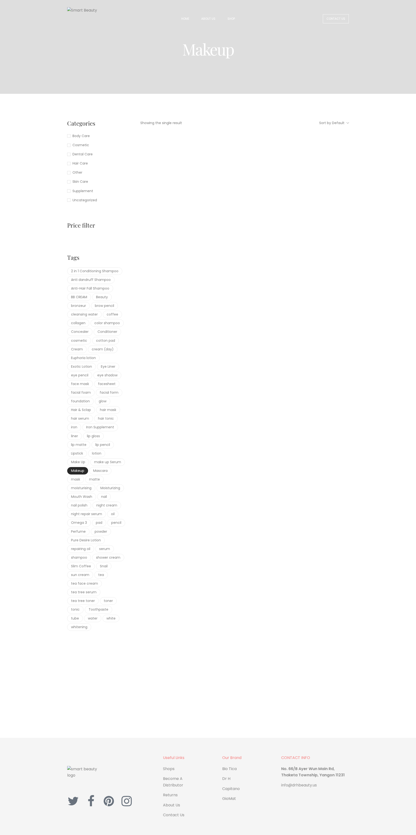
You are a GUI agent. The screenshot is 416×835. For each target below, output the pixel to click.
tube (75, 618)
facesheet (107, 383)
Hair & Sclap (81, 409)
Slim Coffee (81, 566)
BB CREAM (79, 297)
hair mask (108, 409)
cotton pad (105, 340)
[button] (336, 18)
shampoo (79, 557)
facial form (109, 392)
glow (102, 401)
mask (75, 479)
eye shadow (107, 375)
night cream (106, 505)
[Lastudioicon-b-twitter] (73, 801)
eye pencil (79, 375)
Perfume (78, 531)
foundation (80, 401)
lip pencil (102, 444)
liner (74, 436)
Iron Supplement (100, 427)
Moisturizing (110, 488)
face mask (80, 383)
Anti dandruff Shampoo (91, 279)
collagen (78, 323)
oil (113, 514)
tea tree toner (83, 600)
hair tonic (106, 418)
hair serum (80, 418)
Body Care (81, 135)
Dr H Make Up (158, 230)
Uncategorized (84, 200)
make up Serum (107, 462)
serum (104, 548)
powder (101, 531)
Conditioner (107, 331)
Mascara (100, 470)
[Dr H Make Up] (173, 174)
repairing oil (80, 548)
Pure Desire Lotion (86, 540)
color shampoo (107, 323)
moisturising (81, 488)
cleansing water (84, 314)
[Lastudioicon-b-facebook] (91, 801)
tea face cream (84, 583)
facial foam (81, 392)
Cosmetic (80, 145)
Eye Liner (108, 366)
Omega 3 (79, 522)
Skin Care (80, 181)
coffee (112, 314)
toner (108, 600)
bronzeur (78, 305)
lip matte (78, 444)
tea (101, 574)
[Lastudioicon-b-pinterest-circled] (109, 801)
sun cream (80, 574)
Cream (77, 349)
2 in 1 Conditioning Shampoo (94, 271)
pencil (116, 522)
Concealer (80, 331)
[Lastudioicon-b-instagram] (127, 801)
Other (77, 172)
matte (94, 479)
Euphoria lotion (83, 357)
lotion (96, 453)
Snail (104, 566)
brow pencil (104, 305)
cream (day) (103, 349)
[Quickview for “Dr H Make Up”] (173, 208)
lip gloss (93, 436)
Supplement (82, 191)
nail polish (79, 505)
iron (74, 427)
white (111, 618)
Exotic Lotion (81, 366)
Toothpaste (98, 609)
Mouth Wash (81, 496)
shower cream (108, 557)
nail (104, 496)
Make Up (78, 462)
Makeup (77, 470)
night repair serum (86, 514)
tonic (75, 609)
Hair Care (80, 163)
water (93, 618)
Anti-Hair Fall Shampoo (90, 288)
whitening (79, 627)
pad (99, 522)
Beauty (102, 297)
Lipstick (77, 453)
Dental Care (82, 154)
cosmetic (79, 340)
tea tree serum (84, 592)
